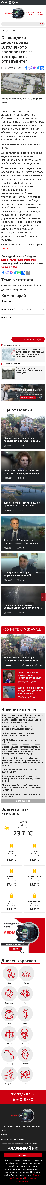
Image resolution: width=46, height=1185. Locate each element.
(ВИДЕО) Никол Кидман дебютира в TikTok (20, 741)
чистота (17, 285)
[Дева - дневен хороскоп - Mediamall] (25, 1016)
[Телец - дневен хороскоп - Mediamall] (26, 976)
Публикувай (28, 339)
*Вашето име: (7, 301)
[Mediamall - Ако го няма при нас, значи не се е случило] (15, 13)
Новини (15, 31)
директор (6, 289)
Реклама (4, 1135)
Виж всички (23, 801)
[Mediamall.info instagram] (13, 2)
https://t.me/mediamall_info (18, 259)
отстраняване (19, 289)
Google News (9, 266)
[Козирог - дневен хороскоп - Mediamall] (25, 1056)
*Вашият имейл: (9, 309)
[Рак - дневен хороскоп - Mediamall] (25, 996)
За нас (3, 1130)
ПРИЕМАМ (23, 1155)
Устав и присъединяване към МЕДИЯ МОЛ (19, 1143)
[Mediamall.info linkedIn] (10, 2)
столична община (32, 285)
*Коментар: (6, 317)
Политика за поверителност (13, 1139)
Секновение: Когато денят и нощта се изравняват (21, 795)
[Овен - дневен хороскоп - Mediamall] (10, 976)
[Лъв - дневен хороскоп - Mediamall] (9, 1016)
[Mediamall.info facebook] (2, 2)
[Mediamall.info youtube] (17, 3)
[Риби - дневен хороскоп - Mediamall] (25, 1076)
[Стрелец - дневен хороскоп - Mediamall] (9, 1056)
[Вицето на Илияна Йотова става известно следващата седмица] (9, 676)
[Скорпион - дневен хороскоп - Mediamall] (25, 1036)
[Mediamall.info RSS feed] (32, 1099)
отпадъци (6, 285)
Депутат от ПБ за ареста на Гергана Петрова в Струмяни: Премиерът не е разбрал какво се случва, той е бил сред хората (22, 761)
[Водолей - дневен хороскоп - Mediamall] (9, 1076)
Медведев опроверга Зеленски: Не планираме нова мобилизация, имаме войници (21, 778)
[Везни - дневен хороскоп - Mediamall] (9, 1036)
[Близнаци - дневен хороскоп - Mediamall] (9, 996)
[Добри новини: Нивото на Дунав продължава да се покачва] (9, 692)
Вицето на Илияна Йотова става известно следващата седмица (30, 675)
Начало (6, 31)
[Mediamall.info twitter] (6, 2)
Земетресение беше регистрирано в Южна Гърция (20, 770)
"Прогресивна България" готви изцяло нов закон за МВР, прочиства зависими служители (21, 787)
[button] (30, 1181)
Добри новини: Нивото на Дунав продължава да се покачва (30, 690)
